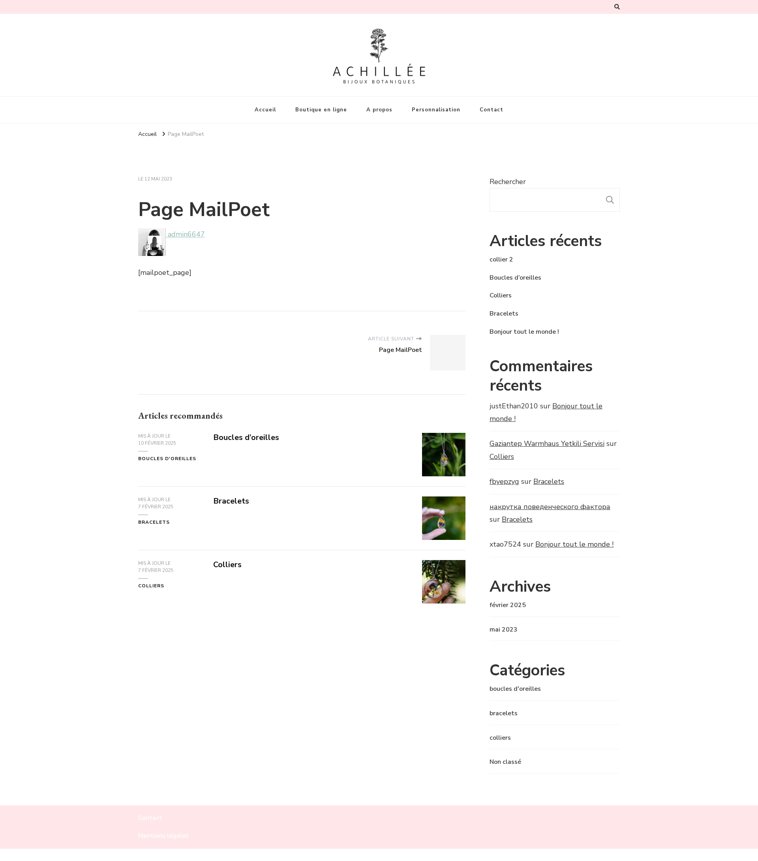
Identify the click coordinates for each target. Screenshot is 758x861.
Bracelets (231, 501)
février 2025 (508, 605)
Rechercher (508, 181)
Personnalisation (436, 109)
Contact (491, 109)
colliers (151, 586)
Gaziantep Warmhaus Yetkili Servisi (547, 443)
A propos (379, 109)
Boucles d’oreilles (246, 437)
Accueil (265, 109)
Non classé (505, 762)
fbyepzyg (504, 481)
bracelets (154, 522)
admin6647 (185, 234)
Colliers (227, 564)
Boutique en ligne (321, 109)
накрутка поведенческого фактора (550, 506)
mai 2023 (504, 629)
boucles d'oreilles (167, 458)
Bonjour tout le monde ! (524, 331)
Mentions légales (163, 835)
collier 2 (501, 259)
